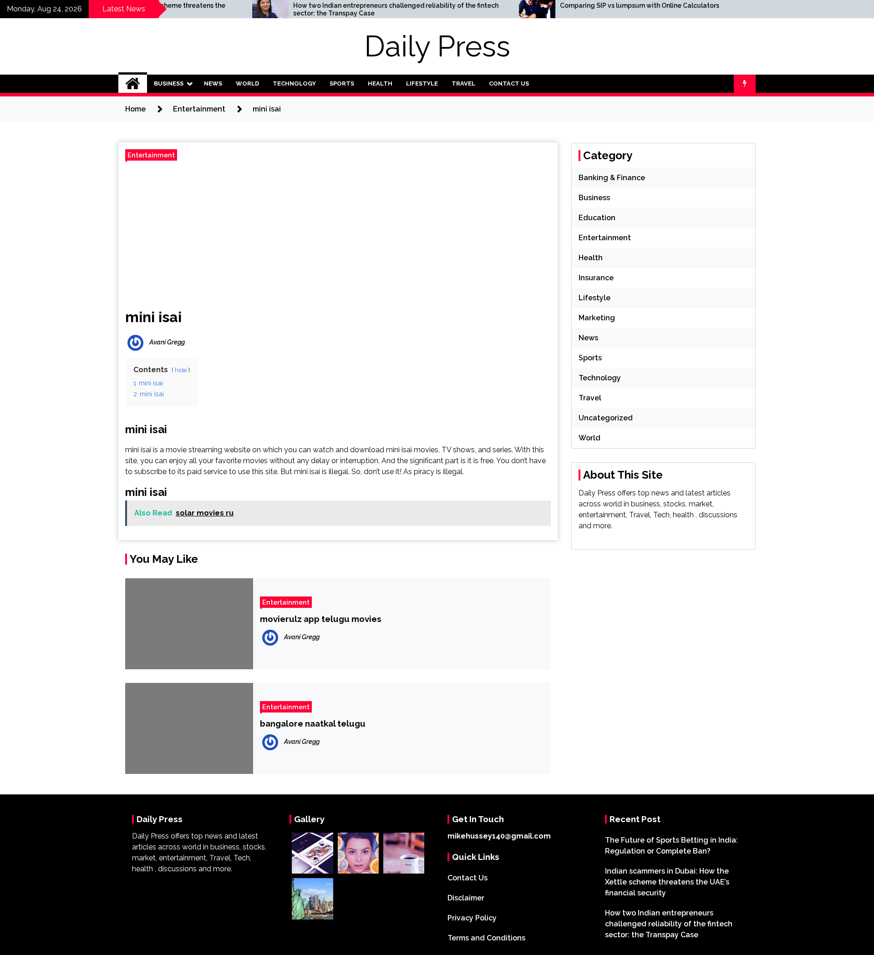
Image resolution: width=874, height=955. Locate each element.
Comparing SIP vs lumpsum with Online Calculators (593, 5)
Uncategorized (606, 418)
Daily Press (437, 46)
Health (380, 83)
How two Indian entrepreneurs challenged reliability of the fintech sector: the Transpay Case (349, 9)
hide (181, 370)
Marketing (597, 317)
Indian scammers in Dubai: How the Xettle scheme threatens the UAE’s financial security (667, 882)
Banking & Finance (612, 177)
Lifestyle (422, 83)
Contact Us (509, 83)
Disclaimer (465, 898)
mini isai (153, 316)
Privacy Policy (472, 918)
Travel (463, 83)
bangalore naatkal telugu (313, 723)
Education (597, 217)
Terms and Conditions (486, 938)
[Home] (132, 84)
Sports (342, 83)
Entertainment (151, 155)
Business (168, 83)
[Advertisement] (338, 231)
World (247, 83)
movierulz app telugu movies (320, 619)
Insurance (596, 277)
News (213, 83)
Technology (294, 83)
